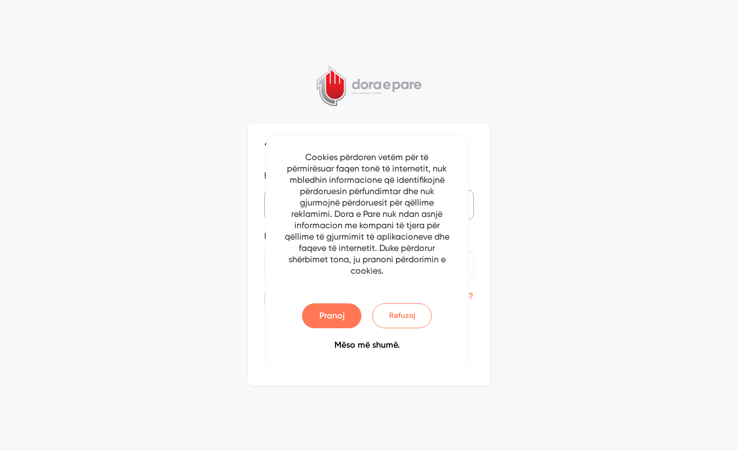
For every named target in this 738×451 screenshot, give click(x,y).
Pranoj (332, 315)
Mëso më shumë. (367, 345)
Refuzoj (402, 315)
